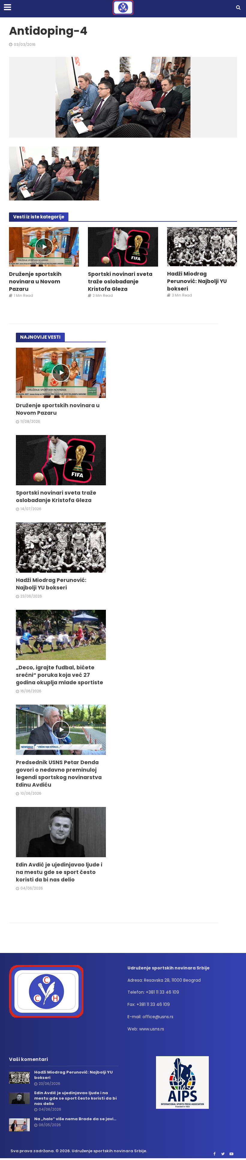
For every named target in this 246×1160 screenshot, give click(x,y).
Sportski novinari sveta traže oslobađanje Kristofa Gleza (120, 281)
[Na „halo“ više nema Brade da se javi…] (19, 1124)
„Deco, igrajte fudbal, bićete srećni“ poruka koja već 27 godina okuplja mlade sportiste (59, 675)
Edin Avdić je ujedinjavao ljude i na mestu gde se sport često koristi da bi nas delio (59, 872)
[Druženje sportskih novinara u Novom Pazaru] (44, 246)
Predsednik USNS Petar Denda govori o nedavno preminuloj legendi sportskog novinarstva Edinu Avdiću (59, 773)
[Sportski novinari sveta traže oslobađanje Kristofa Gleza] (123, 246)
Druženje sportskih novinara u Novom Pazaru (35, 281)
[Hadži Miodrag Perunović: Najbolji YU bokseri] (202, 246)
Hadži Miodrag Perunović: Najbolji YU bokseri (197, 281)
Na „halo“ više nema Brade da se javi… (75, 1119)
